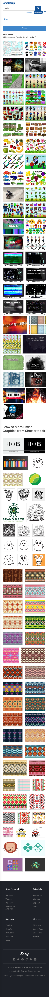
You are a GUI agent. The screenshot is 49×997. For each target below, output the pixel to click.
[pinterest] (22, 959)
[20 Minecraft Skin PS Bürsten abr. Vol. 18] (13, 210)
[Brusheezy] (9, 3)
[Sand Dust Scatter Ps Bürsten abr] (35, 65)
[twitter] (18, 959)
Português (9, 933)
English (8, 925)
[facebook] (14, 959)
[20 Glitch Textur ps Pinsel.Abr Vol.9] (13, 258)
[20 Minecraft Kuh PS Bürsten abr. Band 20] (35, 210)
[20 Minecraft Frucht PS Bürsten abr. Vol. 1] (35, 178)
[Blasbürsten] (15, 325)
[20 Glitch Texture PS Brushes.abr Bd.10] (13, 275)
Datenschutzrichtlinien (34, 975)
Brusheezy (10, 895)
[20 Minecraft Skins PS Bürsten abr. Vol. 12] (35, 113)
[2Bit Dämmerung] (36, 395)
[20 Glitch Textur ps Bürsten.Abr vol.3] (35, 291)
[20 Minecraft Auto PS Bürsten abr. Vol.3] (13, 178)
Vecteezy (9, 899)
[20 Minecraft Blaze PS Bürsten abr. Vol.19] (35, 226)
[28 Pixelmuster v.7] (13, 411)
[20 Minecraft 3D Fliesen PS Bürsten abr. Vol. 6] (13, 129)
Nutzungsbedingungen (13, 975)
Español (8, 929)
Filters (24, 28)
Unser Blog (37, 933)
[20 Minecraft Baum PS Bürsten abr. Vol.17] (35, 194)
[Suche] (38, 8)
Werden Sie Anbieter (10, 907)
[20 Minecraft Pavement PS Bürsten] (13, 81)
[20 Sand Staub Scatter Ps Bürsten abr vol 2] (13, 194)
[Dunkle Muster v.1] (35, 379)
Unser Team (38, 929)
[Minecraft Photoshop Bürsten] (35, 48)
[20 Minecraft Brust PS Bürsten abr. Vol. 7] (35, 129)
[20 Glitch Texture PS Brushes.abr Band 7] (35, 275)
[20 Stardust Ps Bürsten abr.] (13, 65)
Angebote (37, 895)
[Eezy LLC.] (24, 954)
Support (36, 903)
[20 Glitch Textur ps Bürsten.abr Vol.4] (13, 307)
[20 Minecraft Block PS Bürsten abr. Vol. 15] (35, 97)
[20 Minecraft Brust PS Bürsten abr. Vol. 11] (13, 113)
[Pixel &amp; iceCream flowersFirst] (13, 48)
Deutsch (9, 936)
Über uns (37, 925)
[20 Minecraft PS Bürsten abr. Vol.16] (35, 242)
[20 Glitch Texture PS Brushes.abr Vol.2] (13, 242)
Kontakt (36, 936)
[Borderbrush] (13, 362)
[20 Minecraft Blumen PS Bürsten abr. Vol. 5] (35, 145)
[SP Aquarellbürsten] (34, 344)
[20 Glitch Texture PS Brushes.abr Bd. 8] (35, 258)
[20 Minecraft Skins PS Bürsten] (35, 81)
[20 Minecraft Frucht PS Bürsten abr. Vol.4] (13, 145)
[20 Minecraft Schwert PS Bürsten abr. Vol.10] (13, 161)
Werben (36, 899)
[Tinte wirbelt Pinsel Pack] (35, 362)
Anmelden (38, 12)
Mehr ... (8, 940)
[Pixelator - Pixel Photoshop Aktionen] (14, 395)
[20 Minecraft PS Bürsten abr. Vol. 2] (35, 161)
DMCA (36, 906)
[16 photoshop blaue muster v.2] (13, 379)
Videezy (9, 903)
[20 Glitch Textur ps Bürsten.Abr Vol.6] (13, 291)
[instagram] (27, 959)
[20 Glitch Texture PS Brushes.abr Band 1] (13, 226)
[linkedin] (35, 959)
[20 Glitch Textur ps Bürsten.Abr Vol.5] (35, 307)
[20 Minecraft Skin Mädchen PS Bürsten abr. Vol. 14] (13, 97)
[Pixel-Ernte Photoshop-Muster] (12, 344)
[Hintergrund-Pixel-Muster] (37, 325)
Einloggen (29, 12)
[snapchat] (31, 959)
